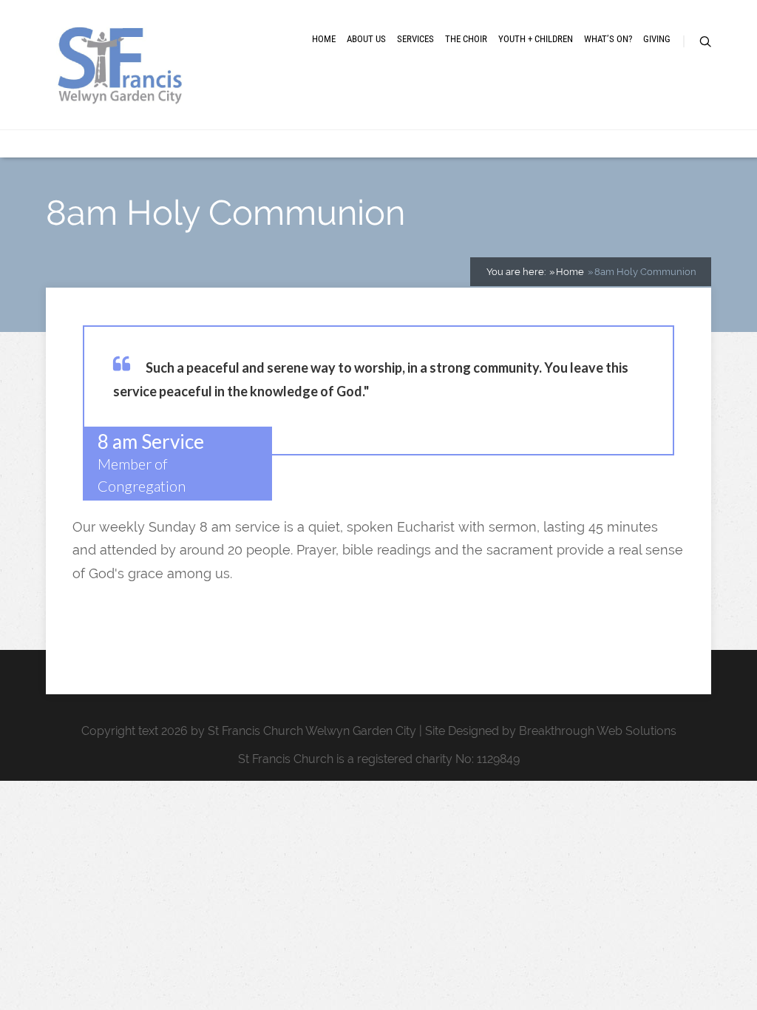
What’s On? (608, 38)
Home (324, 38)
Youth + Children (535, 38)
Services (415, 38)
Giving (657, 38)
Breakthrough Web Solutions (597, 731)
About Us (366, 38)
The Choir (466, 38)
